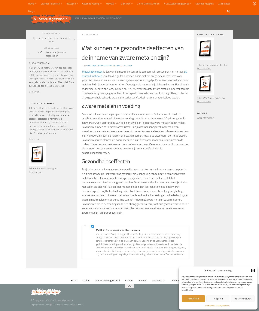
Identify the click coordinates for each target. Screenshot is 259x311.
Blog (30, 11)
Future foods (90, 34)
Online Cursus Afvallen (148, 3)
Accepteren (193, 298)
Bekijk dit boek (36, 172)
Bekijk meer (34, 91)
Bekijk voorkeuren (242, 298)
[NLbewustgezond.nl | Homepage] (51, 18)
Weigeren (218, 298)
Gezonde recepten (205, 3)
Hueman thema (76, 305)
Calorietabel (224, 3)
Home (31, 3)
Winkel (85, 280)
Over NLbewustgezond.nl (107, 280)
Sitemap (143, 280)
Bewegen (71, 3)
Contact (129, 280)
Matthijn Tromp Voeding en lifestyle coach (109, 65)
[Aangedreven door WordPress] (51, 305)
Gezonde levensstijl (50, 3)
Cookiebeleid (210, 305)
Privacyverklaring (222, 305)
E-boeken (125, 3)
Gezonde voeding (90, 3)
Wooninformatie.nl (205, 118)
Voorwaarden (158, 280)
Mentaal (110, 3)
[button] (253, 270)
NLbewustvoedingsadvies (176, 3)
